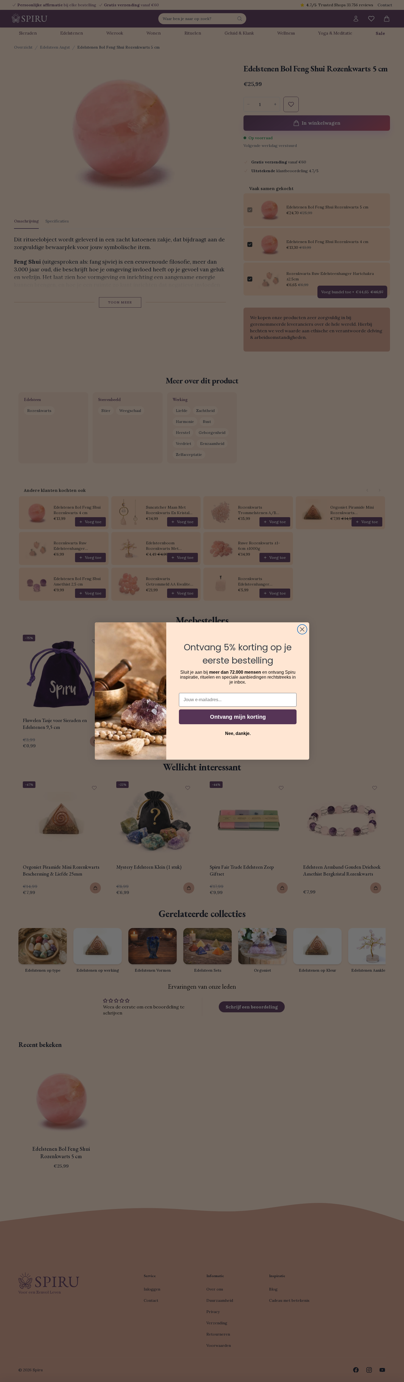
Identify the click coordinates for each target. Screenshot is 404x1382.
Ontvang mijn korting (238, 717)
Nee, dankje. (238, 733)
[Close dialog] (302, 629)
